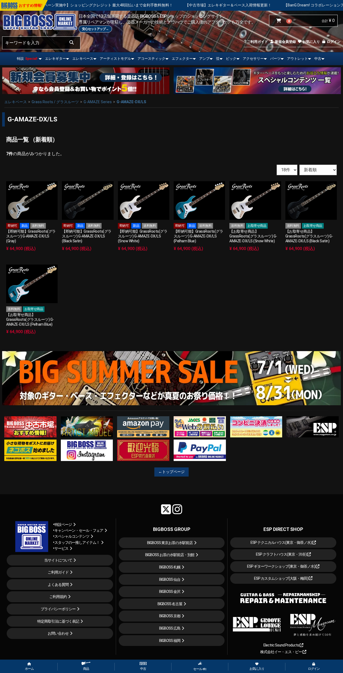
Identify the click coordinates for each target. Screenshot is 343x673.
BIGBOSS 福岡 (169, 640)
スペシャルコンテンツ (71, 536)
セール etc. (200, 669)
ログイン (333, 42)
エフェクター (182, 59)
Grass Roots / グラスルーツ (55, 102)
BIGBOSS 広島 (169, 628)
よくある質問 (58, 584)
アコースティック (151, 59)
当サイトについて (58, 560)
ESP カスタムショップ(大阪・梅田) (281, 578)
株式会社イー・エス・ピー (281, 652)
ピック (231, 59)
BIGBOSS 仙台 (169, 579)
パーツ (275, 59)
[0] (280, 21)
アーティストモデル (115, 59)
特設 (27, 59)
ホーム (29, 669)
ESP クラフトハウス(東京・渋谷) (281, 554)
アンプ (204, 59)
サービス (61, 548)
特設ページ (63, 524)
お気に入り (311, 42)
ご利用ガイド (257, 42)
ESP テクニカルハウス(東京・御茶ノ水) (281, 542)
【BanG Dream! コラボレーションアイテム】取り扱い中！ (285, 5)
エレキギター (55, 59)
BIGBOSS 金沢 (169, 591)
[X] (166, 509)
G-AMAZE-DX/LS (131, 102)
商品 (86, 669)
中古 (317, 59)
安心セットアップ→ (95, 29)
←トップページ (171, 472)
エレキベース (82, 59)
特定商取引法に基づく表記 (58, 621)
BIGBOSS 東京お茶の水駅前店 (170, 543)
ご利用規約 (58, 596)
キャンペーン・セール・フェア (78, 530)
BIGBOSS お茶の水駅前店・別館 (169, 555)
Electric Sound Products (281, 645)
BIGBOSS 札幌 (169, 567)
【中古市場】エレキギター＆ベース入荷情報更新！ (180, 5)
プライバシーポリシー (58, 609)
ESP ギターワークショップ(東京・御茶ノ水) (281, 566)
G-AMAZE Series (98, 102)
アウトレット (297, 59)
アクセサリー (253, 59)
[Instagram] (177, 509)
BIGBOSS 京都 (169, 616)
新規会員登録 (285, 42)
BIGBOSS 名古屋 (170, 604)
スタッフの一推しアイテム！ (77, 542)
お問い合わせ (58, 633)
